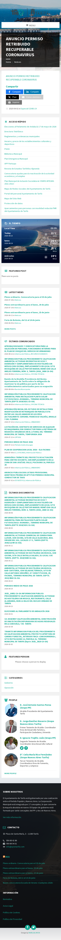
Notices (17, 62)
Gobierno (8, 682)
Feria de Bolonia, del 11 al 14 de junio (22, 320)
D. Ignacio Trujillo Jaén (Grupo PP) (38, 737)
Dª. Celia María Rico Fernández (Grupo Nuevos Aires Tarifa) (36, 756)
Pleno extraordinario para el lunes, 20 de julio (26, 304)
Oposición (8, 687)
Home (8, 62)
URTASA (18, 437)
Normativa (7, 899)
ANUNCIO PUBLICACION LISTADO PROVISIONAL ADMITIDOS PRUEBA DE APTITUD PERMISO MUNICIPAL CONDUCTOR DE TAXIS (29, 475)
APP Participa (10, 163)
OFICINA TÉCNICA (37, 374)
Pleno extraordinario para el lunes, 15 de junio (26, 312)
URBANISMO (35, 422)
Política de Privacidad (12, 919)
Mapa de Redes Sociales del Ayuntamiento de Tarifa (27, 188)
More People (10, 773)
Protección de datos (13, 203)
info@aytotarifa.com (15, 846)
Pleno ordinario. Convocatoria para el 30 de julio (28, 297)
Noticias (18, 300)
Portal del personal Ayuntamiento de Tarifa (23, 193)
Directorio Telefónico (13, 131)
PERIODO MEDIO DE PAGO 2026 (18, 442)
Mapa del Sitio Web (12, 198)
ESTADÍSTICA (20, 480)
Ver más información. (12, 817)
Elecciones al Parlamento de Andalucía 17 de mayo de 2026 (30, 126)
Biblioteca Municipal (13, 154)
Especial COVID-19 (29, 108)
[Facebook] (27, 927)
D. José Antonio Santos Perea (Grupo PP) (35, 706)
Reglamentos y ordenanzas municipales (22, 136)
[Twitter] (33, 927)
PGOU (7, 149)
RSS (7, 856)
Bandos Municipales (22, 389)
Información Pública (22, 354)
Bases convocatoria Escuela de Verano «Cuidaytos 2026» (28, 882)
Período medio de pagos (24, 445)
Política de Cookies (11, 912)
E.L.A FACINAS (20, 452)
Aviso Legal (8, 906)
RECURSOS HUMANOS (39, 354)
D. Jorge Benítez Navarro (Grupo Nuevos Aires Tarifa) (37, 722)
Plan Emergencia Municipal (16, 158)
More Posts (10, 329)
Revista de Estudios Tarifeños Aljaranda (21, 168)
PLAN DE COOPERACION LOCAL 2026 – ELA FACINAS (27, 449)
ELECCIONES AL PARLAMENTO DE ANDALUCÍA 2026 (26, 611)
